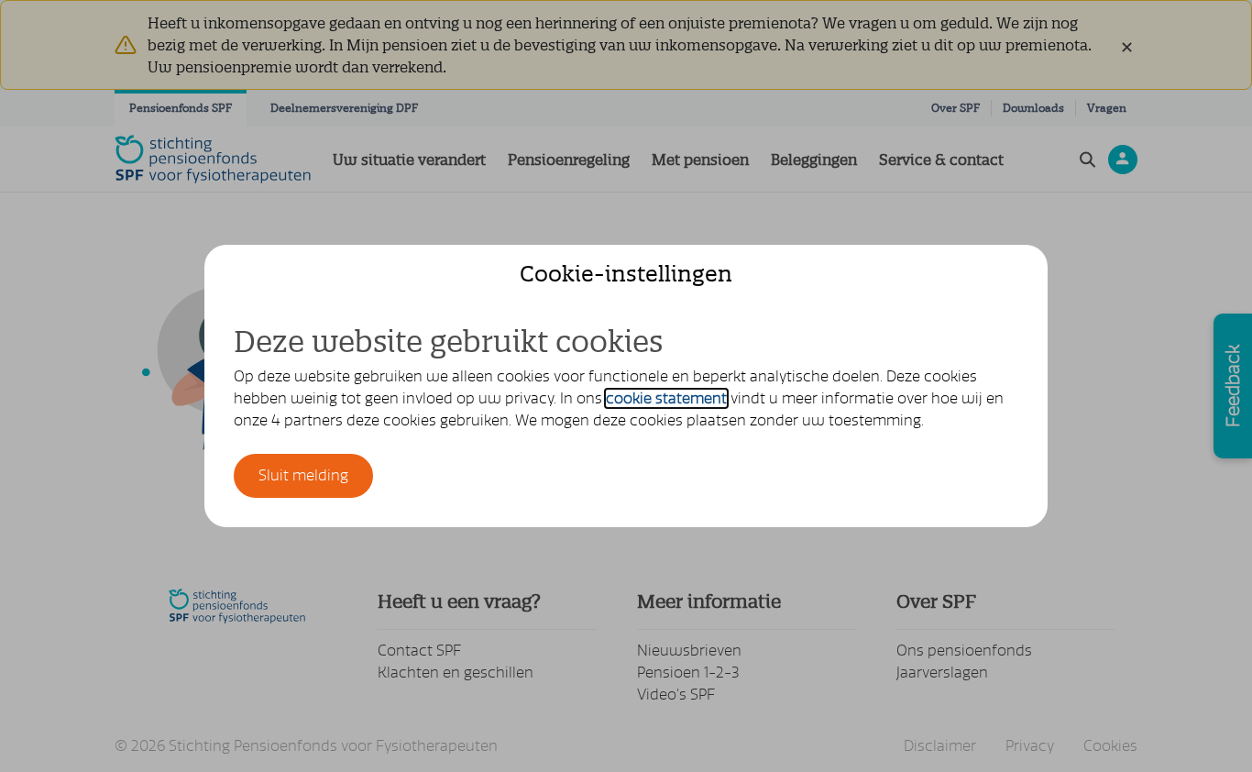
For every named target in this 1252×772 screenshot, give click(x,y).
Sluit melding (303, 475)
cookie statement (666, 398)
